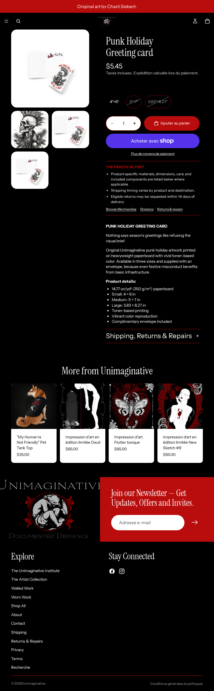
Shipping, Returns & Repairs (149, 336)
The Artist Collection (29, 579)
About (16, 614)
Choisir (52, 420)
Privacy (17, 649)
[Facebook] (112, 571)
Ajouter (101, 420)
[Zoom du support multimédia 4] (29, 170)
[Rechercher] (18, 21)
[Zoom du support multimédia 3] (70, 129)
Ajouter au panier (175, 123)
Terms (17, 658)
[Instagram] (121, 571)
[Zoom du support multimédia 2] (29, 129)
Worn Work (21, 597)
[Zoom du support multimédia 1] (50, 69)
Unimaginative (34, 683)
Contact (18, 623)
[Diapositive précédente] (17, 406)
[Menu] (6, 21)
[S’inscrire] (195, 522)
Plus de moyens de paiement (152, 154)
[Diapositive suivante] (50, 406)
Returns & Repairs (27, 641)
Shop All (18, 605)
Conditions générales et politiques (176, 684)
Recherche (20, 667)
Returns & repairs (170, 209)
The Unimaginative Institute (35, 570)
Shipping (147, 209)
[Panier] (207, 21)
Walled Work (22, 588)
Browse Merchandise (121, 209)
